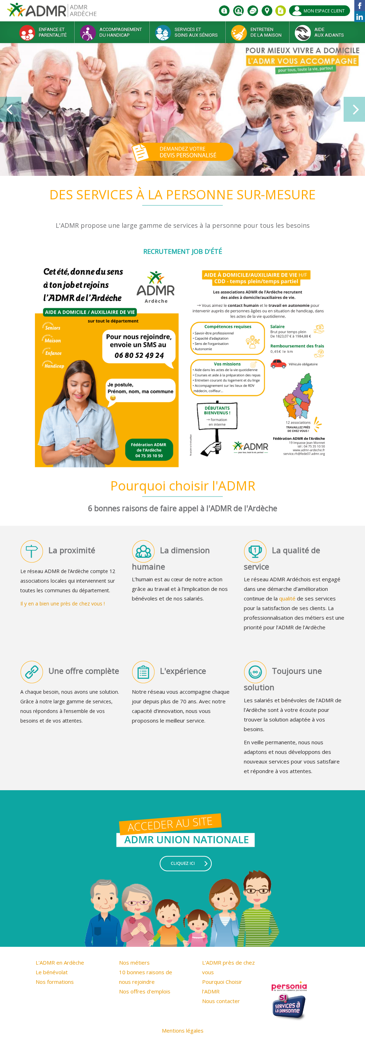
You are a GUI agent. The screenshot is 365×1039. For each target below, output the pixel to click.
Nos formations (55, 981)
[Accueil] (36, 12)
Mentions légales (183, 1030)
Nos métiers (134, 962)
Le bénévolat (52, 972)
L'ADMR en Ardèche (60, 962)
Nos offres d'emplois (144, 991)
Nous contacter (221, 1000)
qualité (287, 598)
